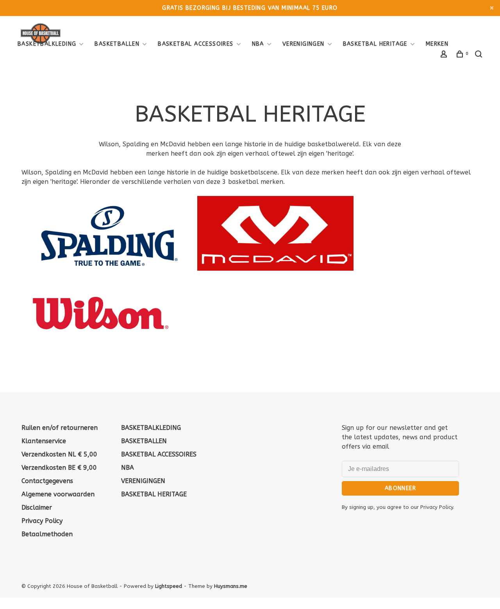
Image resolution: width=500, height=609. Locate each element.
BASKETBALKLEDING (47, 44)
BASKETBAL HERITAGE (375, 44)
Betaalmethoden (47, 534)
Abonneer (400, 488)
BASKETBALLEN (117, 44)
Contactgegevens (47, 481)
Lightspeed (168, 586)
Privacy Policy (41, 521)
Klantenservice (43, 441)
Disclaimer (36, 507)
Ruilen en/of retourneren (59, 427)
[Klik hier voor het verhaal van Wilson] (99, 346)
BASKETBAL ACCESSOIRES (195, 44)
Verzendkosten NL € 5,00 (59, 454)
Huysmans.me (230, 586)
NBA (258, 44)
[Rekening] (445, 55)
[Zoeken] (479, 55)
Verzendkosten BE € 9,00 (59, 467)
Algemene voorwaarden (58, 494)
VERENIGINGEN (303, 44)
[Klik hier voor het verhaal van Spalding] (109, 268)
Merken (437, 44)
